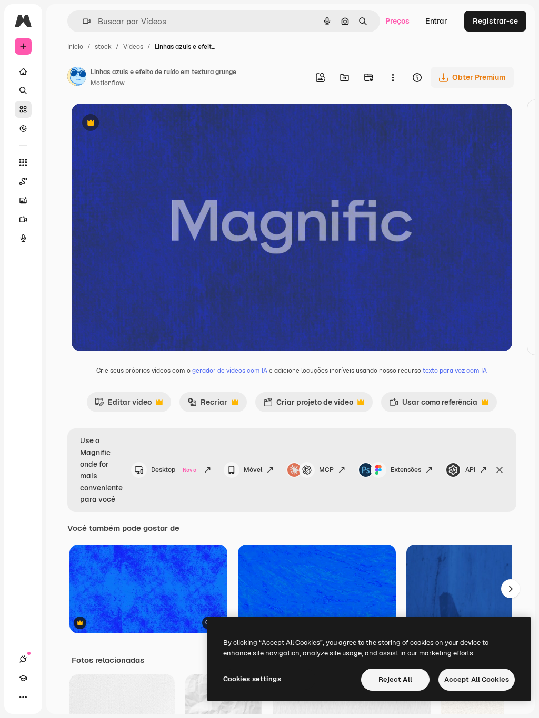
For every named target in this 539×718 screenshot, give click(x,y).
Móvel (253, 470)
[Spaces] (23, 181)
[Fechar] (499, 470)
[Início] (23, 71)
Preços (397, 21)
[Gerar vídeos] (23, 219)
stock (103, 47)
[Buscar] (23, 90)
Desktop (173, 470)
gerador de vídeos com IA (229, 370)
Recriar (207, 404)
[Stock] (23, 109)
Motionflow (108, 83)
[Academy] (23, 678)
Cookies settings (252, 678)
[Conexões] (23, 659)
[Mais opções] (392, 77)
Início (75, 47)
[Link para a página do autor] (76, 78)
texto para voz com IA (455, 370)
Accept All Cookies (476, 679)
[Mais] (23, 697)
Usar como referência (433, 404)
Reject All (395, 679)
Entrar (436, 21)
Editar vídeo (123, 404)
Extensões (406, 470)
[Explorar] (23, 128)
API (470, 470)
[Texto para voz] (23, 238)
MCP (326, 470)
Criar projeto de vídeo (308, 404)
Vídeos (133, 47)
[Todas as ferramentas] (23, 162)
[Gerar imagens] (23, 200)
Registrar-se (495, 21)
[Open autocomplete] (82, 21)
